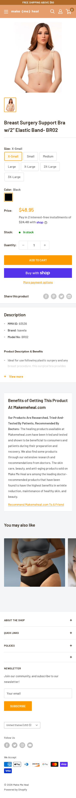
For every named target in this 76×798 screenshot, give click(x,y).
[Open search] (52, 11)
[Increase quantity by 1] (45, 245)
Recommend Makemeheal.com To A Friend (36, 504)
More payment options (38, 282)
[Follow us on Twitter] (14, 745)
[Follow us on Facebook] (7, 745)
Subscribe (18, 706)
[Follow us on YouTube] (30, 745)
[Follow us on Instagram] (22, 745)
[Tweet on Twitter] (61, 296)
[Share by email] (69, 296)
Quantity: (10, 245)
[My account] (60, 11)
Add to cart (38, 260)
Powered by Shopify (15, 789)
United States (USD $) (18, 725)
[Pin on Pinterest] (54, 296)
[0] (68, 11)
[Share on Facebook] (46, 296)
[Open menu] (6, 11)
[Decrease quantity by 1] (23, 245)
